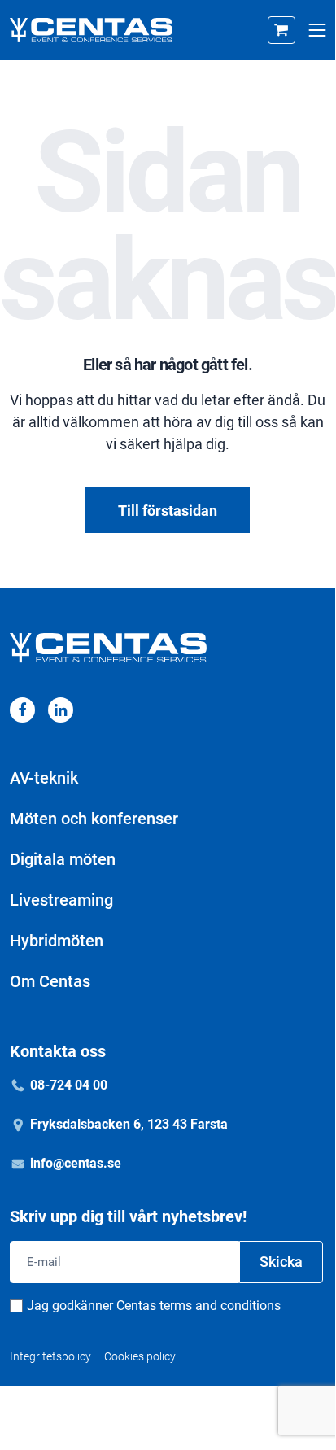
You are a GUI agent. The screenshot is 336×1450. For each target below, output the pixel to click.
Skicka (281, 1261)
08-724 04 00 (68, 1085)
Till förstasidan (167, 510)
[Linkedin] (60, 710)
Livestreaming (61, 900)
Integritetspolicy (50, 1356)
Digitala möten (63, 859)
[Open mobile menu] (316, 30)
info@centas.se (75, 1163)
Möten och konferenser (94, 818)
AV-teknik (44, 778)
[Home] (91, 30)
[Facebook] (22, 710)
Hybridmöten (56, 940)
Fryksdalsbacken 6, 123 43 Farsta (129, 1124)
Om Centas (50, 981)
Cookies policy (140, 1356)
